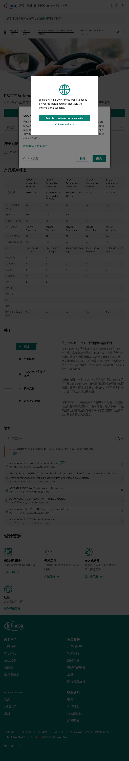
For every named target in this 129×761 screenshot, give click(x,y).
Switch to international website (64, 118)
